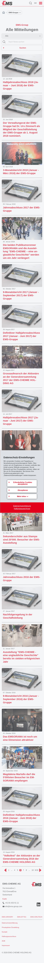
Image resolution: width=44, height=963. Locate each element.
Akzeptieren (23, 490)
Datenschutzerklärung (22, 506)
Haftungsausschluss (22, 509)
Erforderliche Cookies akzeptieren (22, 483)
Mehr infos (22, 496)
